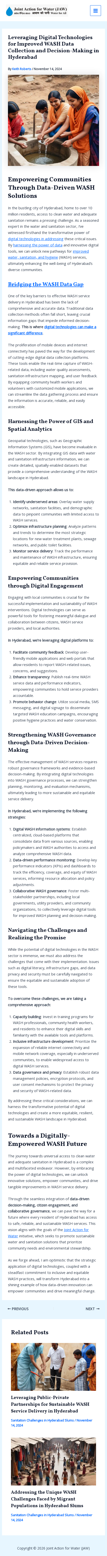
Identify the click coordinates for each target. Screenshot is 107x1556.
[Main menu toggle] (95, 10)
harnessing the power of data (37, 244)
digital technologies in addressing (35, 238)
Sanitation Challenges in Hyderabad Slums (42, 1420)
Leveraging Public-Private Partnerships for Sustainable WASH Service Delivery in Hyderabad (50, 1405)
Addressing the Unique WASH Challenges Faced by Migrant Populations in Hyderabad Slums (47, 1499)
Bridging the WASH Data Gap (46, 285)
